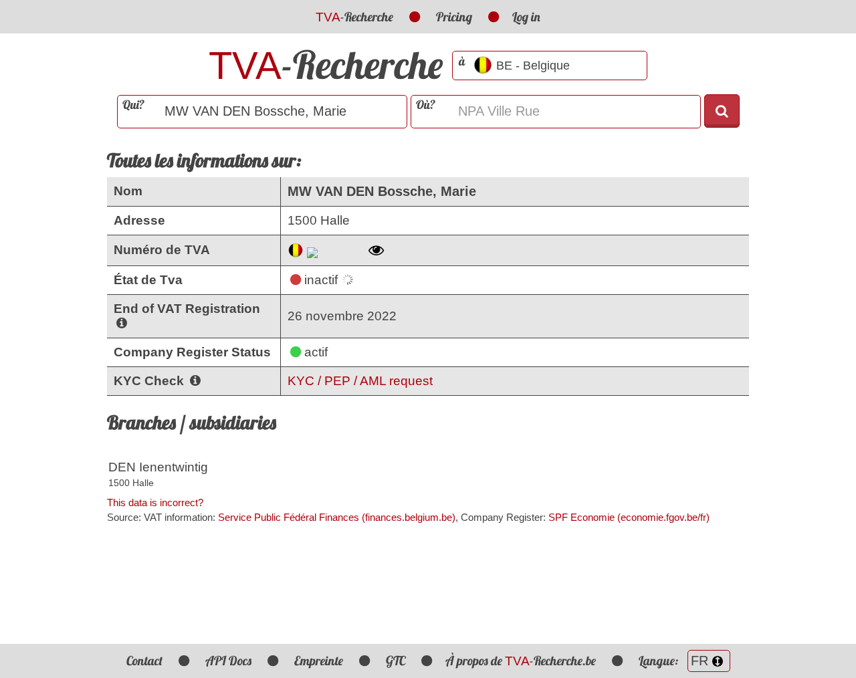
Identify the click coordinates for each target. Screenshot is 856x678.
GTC (395, 661)
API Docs (228, 661)
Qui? (133, 104)
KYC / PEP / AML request (360, 381)
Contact (144, 661)
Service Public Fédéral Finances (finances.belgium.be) (336, 517)
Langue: (660, 661)
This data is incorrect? (155, 502)
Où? (425, 104)
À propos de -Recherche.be (520, 661)
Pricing (454, 17)
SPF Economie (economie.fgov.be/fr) (629, 517)
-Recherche (354, 17)
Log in (526, 17)
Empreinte (318, 661)
